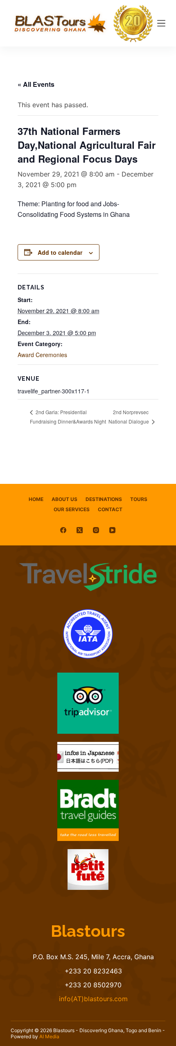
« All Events (36, 84)
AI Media (49, 1036)
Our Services (72, 509)
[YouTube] (112, 530)
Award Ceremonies (42, 355)
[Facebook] (63, 530)
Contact (110, 509)
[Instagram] (96, 530)
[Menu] (161, 23)
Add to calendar (60, 252)
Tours (138, 499)
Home (36, 499)
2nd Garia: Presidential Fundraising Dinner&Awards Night (68, 416)
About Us (64, 499)
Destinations (104, 499)
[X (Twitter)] (80, 530)
